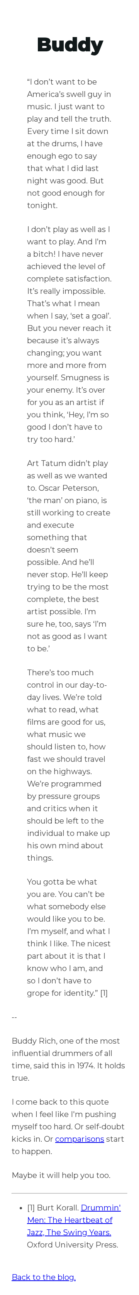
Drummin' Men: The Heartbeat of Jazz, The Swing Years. (74, 1220)
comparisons (79, 1139)
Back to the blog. (44, 1277)
